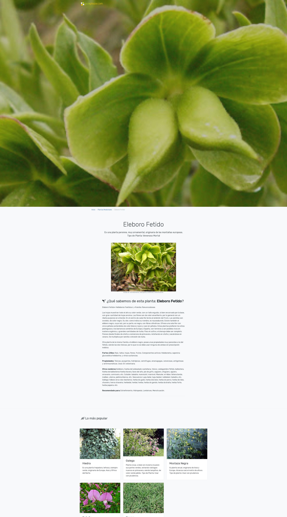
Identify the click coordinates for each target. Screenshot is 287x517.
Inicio (93, 210)
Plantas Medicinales (105, 210)
